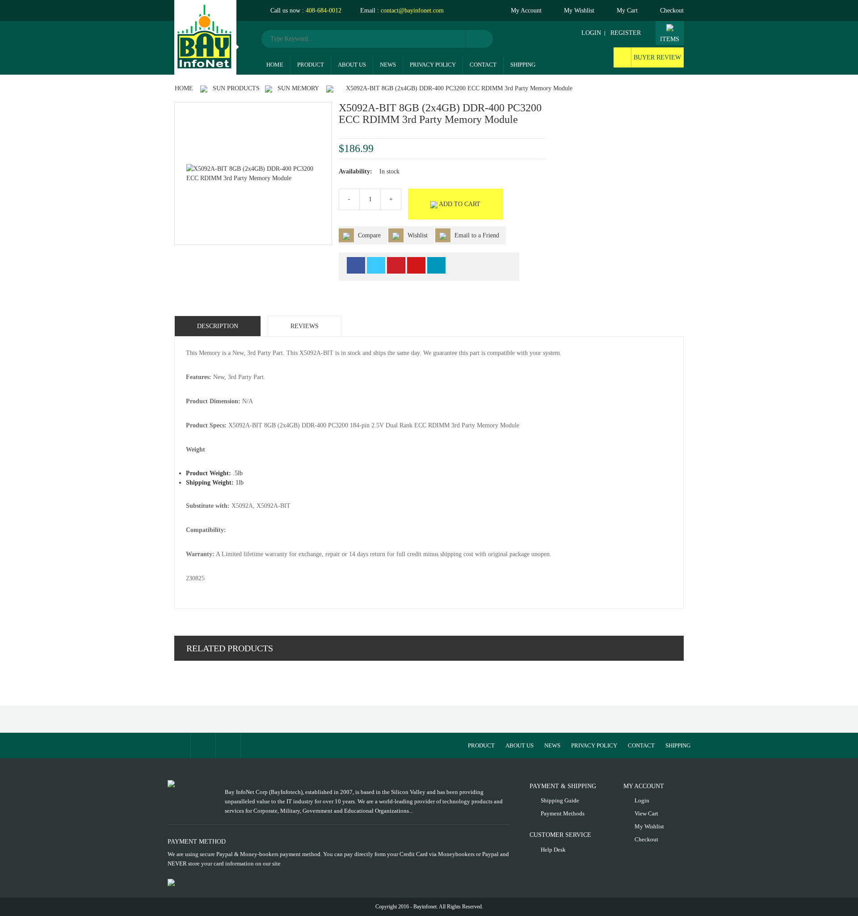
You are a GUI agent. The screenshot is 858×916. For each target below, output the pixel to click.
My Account (526, 10)
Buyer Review (657, 57)
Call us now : (305, 10)
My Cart (627, 10)
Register (625, 33)
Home (274, 64)
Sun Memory (298, 88)
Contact (483, 64)
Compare (369, 235)
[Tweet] (376, 265)
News (388, 64)
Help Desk (553, 849)
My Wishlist (579, 10)
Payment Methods (563, 813)
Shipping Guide (560, 800)
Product (310, 64)
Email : (401, 10)
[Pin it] (396, 265)
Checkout (672, 10)
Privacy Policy (433, 64)
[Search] (479, 39)
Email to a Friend (476, 235)
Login (591, 33)
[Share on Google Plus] (416, 265)
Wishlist (418, 235)
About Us (352, 64)
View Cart (646, 813)
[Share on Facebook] (356, 265)
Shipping (522, 64)
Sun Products (236, 88)
